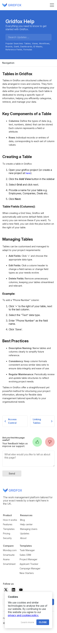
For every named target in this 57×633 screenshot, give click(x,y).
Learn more (27, 622)
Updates (24, 533)
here (28, 173)
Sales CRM (25, 554)
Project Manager (28, 559)
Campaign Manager (30, 568)
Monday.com (10, 550)
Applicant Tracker (29, 564)
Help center (26, 524)
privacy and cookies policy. (23, 615)
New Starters (27, 573)
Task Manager (27, 550)
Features (7, 524)
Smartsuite (9, 554)
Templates (9, 529)
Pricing (6, 533)
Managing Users (28, 529)
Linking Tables (37, 421)
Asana (6, 559)
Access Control (12, 421)
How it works (10, 520)
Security (7, 538)
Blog (22, 520)
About (23, 538)
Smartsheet (9, 564)
